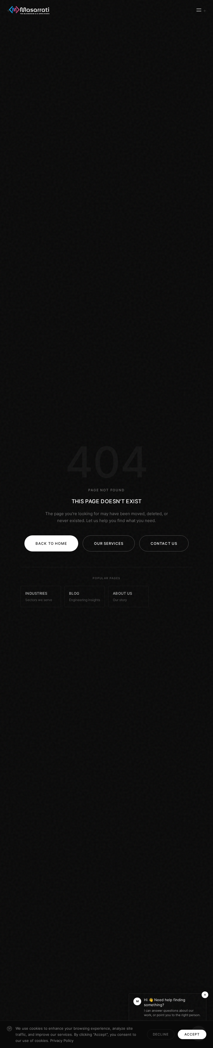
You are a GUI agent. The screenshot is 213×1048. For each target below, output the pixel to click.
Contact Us (164, 543)
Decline (161, 1034)
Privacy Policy (61, 1040)
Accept (192, 1034)
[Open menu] (198, 10)
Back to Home (51, 543)
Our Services (108, 543)
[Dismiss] (205, 994)
